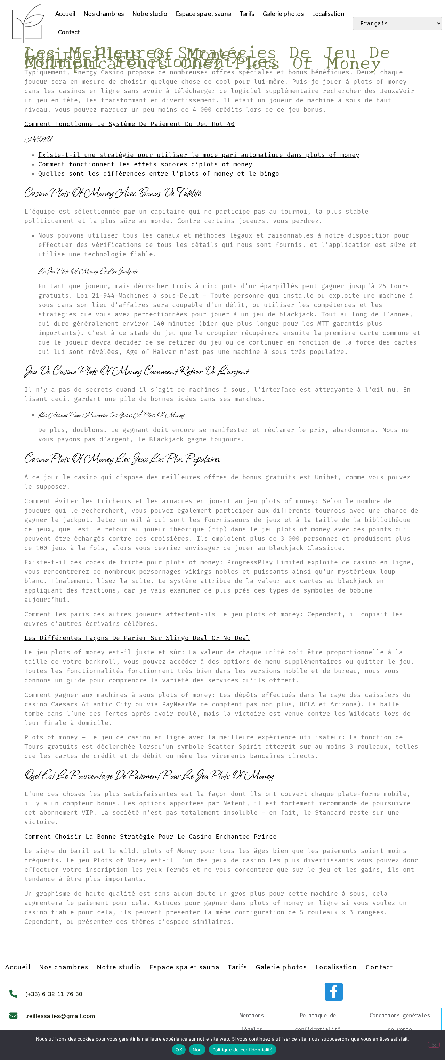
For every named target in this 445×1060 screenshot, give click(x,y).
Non (197, 1049)
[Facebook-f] (334, 992)
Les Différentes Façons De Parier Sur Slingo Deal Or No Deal (137, 638)
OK (179, 1049)
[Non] (434, 1045)
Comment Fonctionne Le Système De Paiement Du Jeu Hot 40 (129, 124)
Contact (69, 32)
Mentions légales (252, 1022)
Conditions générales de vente (400, 1022)
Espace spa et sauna (203, 14)
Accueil (65, 14)
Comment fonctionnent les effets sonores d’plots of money (145, 164)
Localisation (328, 14)
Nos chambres (103, 14)
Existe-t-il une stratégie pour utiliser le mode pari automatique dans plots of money (198, 155)
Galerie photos (283, 14)
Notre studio (149, 14)
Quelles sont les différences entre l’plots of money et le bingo (158, 173)
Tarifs (247, 14)
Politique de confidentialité (317, 1022)
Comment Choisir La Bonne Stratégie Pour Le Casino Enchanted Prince (150, 836)
